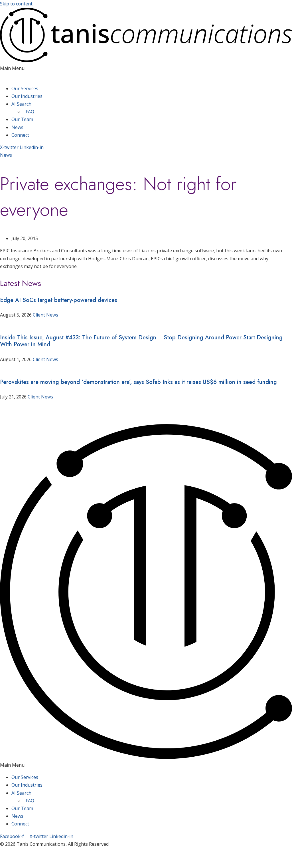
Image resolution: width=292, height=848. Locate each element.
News (17, 127)
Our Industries (26, 96)
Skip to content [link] (16, 4)
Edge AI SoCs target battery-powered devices (58, 300)
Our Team (22, 119)
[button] (146, 72)
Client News (45, 315)
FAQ (30, 111)
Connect (20, 135)
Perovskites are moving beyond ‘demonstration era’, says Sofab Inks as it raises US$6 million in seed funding (138, 382)
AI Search (21, 104)
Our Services (24, 88)
